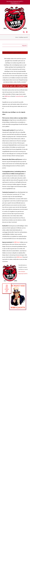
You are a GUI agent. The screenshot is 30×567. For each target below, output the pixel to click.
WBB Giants (7, 96)
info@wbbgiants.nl (15, 3)
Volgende (24, 45)
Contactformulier (19, 96)
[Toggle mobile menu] (27, 32)
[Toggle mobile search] (24, 32)
